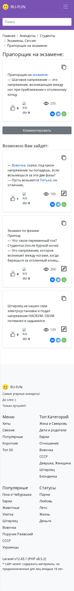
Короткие (10, 443)
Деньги (45, 521)
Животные (10, 507)
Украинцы (10, 547)
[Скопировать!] (63, 67)
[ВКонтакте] (52, 113)
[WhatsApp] (63, 113)
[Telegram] (58, 113)
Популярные (12, 436)
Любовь (45, 501)
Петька (45, 180)
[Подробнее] (63, 193)
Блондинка (48, 476)
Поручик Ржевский (17, 534)
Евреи (44, 436)
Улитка (7, 514)
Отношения (49, 443)
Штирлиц (47, 469)
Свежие (8, 430)
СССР (43, 456)
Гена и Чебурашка (16, 494)
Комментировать (37, 130)
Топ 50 (7, 450)
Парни (44, 494)
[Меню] (66, 6)
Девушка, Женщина (55, 463)
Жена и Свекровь (53, 423)
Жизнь (44, 514)
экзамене (39, 74)
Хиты (6, 423)
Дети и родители (52, 430)
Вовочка (18, 165)
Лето (43, 507)
